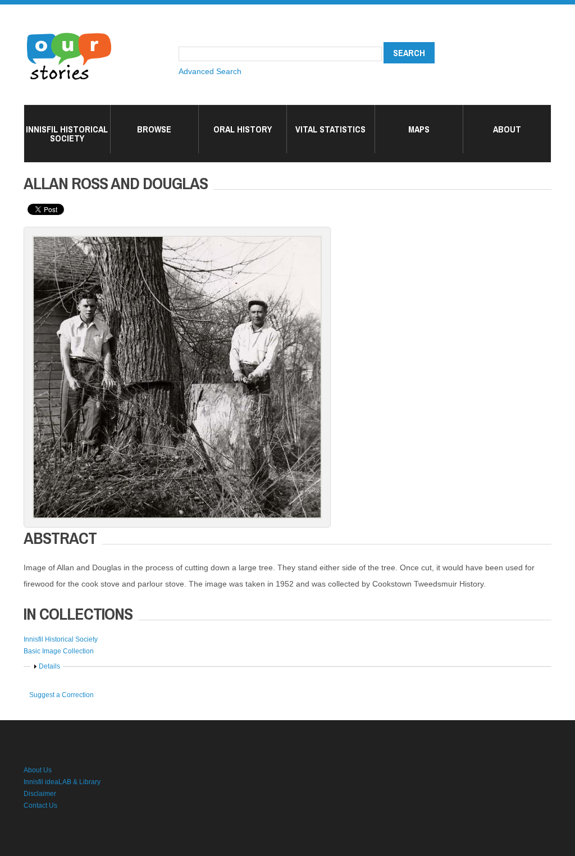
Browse (154, 129)
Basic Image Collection (59, 651)
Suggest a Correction (61, 695)
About (507, 129)
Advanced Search (210, 71)
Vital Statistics (330, 129)
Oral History (242, 129)
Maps (419, 129)
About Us (38, 770)
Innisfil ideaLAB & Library (62, 782)
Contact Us (40, 805)
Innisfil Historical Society (67, 133)
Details (49, 666)
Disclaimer (40, 794)
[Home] (69, 34)
